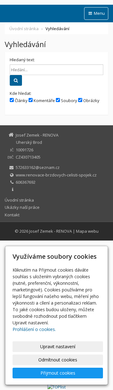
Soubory (68, 100)
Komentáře (44, 100)
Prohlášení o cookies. (34, 329)
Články (21, 100)
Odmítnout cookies (57, 360)
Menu (99, 13)
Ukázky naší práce (22, 207)
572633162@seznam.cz (38, 167)
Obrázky (91, 100)
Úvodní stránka (24, 28)
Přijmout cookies (57, 373)
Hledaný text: (22, 59)
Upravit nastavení (57, 346)
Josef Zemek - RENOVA (50, 231)
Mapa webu (87, 231)
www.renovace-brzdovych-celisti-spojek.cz (56, 175)
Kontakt (12, 215)
